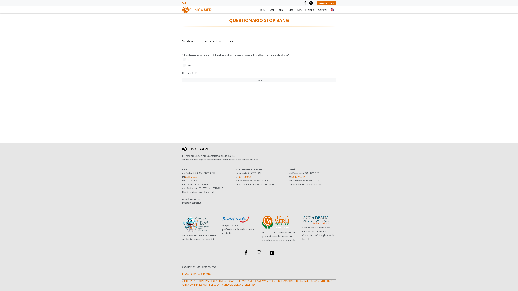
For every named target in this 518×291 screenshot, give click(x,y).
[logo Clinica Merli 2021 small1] (198, 9)
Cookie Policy (204, 273)
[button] (185, 3)
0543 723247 (298, 176)
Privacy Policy (189, 273)
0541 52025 (191, 176)
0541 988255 (245, 176)
